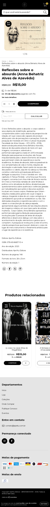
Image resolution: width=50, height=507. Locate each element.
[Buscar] (45, 12)
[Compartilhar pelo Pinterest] (20, 270)
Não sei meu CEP (8, 121)
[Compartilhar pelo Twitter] (15, 270)
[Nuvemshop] (9, 497)
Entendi (44, 504)
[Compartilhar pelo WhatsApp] (4, 269)
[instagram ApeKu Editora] (4, 441)
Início (4, 61)
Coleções (6, 399)
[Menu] (4, 4)
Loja (3, 395)
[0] (45, 5)
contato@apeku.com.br (15, 426)
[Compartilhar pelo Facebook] (10, 270)
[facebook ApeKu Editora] (11, 441)
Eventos (5, 413)
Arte (11, 61)
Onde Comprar (8, 404)
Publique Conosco (9, 409)
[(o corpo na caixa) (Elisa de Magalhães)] (25, 363)
